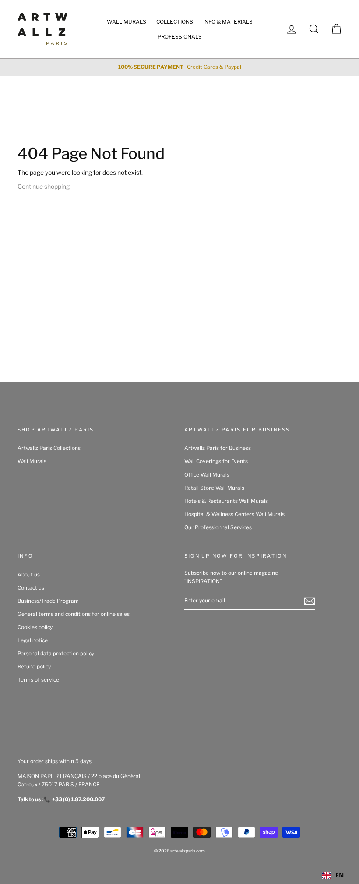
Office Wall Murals (206, 475)
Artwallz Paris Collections (49, 448)
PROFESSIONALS (180, 36)
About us (29, 575)
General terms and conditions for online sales (74, 614)
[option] (179, 67)
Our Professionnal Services (218, 527)
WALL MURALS (126, 21)
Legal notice (33, 640)
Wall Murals (32, 461)
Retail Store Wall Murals (214, 488)
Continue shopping (44, 186)
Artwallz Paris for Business (217, 448)
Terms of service (38, 680)
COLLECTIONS (174, 21)
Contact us (31, 588)
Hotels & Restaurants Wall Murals (226, 501)
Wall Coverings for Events (216, 461)
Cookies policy (35, 627)
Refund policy (34, 667)
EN (339, 875)
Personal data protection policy (56, 654)
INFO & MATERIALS (228, 21)
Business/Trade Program (48, 601)
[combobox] (333, 875)
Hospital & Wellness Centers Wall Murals (234, 514)
